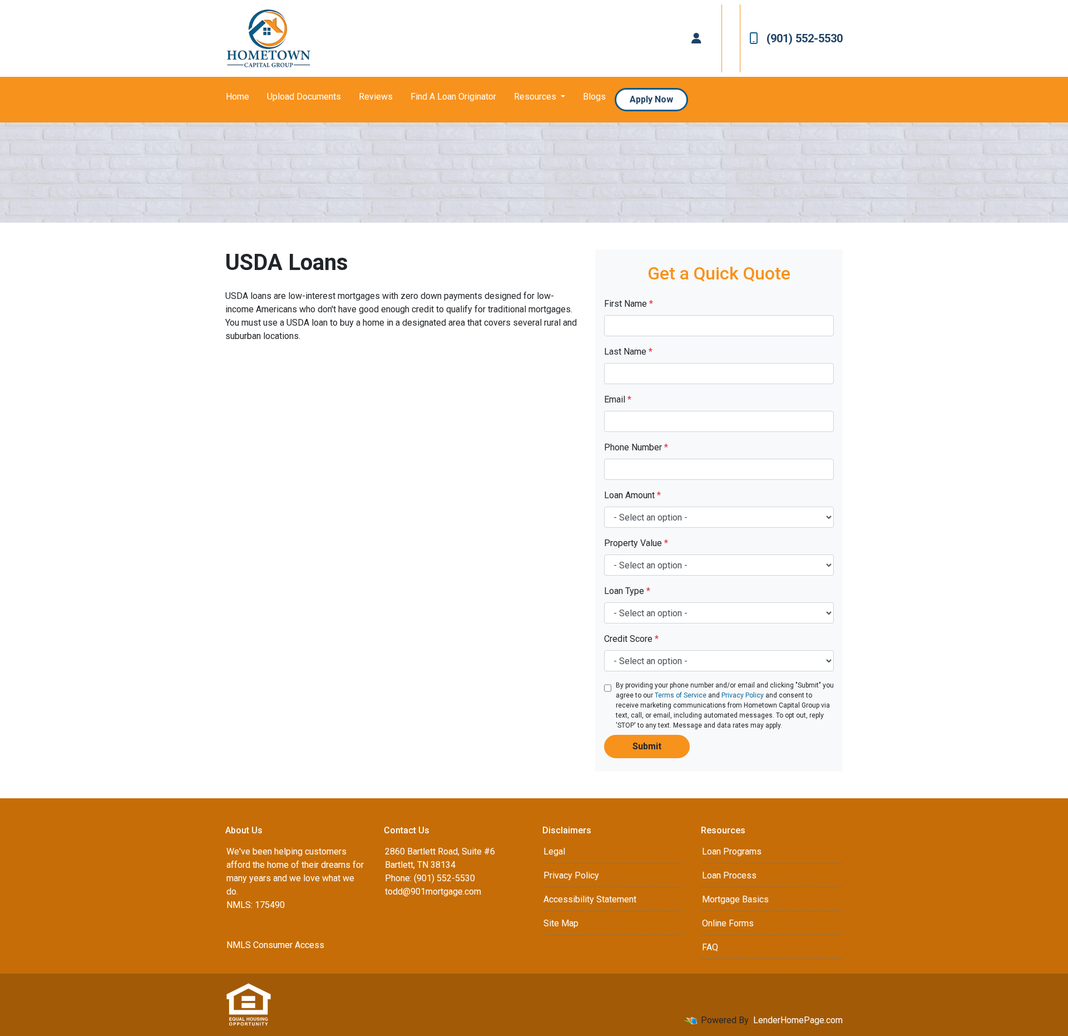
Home (237, 96)
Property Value (636, 543)
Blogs (594, 96)
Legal (554, 851)
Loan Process (729, 875)
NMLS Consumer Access (275, 945)
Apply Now (651, 99)
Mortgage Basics (735, 899)
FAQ (710, 947)
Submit (646, 746)
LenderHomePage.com (798, 1020)
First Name (628, 303)
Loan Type (627, 591)
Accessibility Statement (589, 899)
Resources (536, 96)
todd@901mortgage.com (433, 891)
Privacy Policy (742, 695)
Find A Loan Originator (453, 96)
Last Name (628, 351)
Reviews (376, 96)
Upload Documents (304, 96)
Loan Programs (732, 851)
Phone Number (636, 447)
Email (617, 399)
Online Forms (728, 923)
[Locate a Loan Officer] (696, 38)
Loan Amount (632, 495)
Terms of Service (680, 695)
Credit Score (631, 639)
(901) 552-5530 (805, 38)
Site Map (560, 923)
